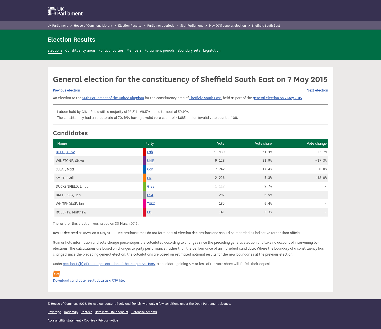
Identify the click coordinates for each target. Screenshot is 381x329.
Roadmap (71, 312)
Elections (55, 50)
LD (149, 178)
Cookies (89, 320)
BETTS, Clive (65, 152)
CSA (150, 195)
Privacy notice (108, 320)
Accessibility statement (64, 320)
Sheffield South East (205, 98)
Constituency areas (80, 50)
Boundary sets (189, 50)
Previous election (66, 90)
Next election (317, 90)
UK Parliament (58, 26)
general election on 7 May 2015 (277, 98)
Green (152, 186)
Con (150, 169)
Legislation (211, 50)
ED (149, 212)
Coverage (54, 312)
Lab (150, 152)
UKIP (150, 161)
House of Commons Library (93, 26)
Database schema (144, 312)
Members (134, 50)
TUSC (151, 204)
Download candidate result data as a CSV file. (89, 280)
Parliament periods (161, 26)
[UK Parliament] (66, 11)
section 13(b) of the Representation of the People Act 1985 (109, 264)
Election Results (129, 26)
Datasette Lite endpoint (111, 312)
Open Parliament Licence (212, 304)
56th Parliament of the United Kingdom (113, 98)
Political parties (111, 50)
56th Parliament (192, 26)
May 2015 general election (228, 26)
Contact (86, 312)
